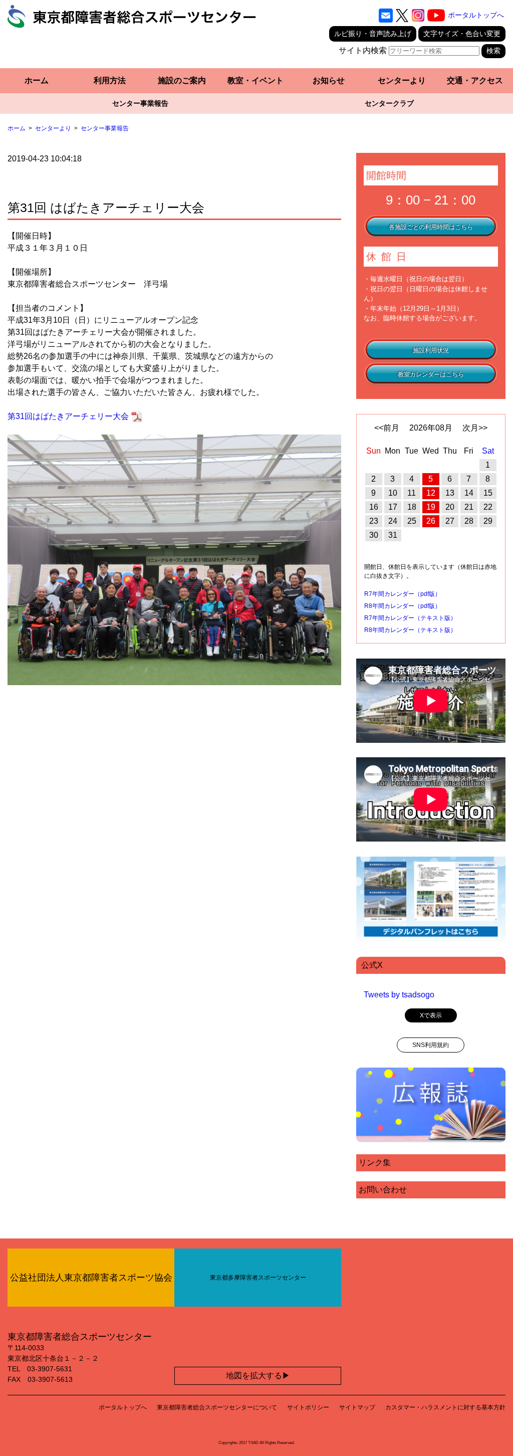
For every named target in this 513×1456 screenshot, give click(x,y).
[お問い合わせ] (386, 16)
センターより (402, 80)
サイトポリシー (308, 1407)
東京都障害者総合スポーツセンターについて (217, 1407)
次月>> (474, 428)
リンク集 (375, 1162)
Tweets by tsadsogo (399, 994)
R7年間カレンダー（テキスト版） (410, 617)
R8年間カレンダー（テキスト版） (410, 630)
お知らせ (329, 80)
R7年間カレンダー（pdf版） (402, 593)
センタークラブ (389, 103)
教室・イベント (255, 80)
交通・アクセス (475, 80)
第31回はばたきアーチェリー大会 (68, 416)
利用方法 (110, 80)
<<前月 (386, 428)
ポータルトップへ (476, 15)
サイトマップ (357, 1407)
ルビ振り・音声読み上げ (372, 34)
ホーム (37, 80)
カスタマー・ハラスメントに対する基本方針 (445, 1407)
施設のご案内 (182, 80)
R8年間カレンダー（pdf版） (402, 605)
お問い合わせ (383, 1189)
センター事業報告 (140, 103)
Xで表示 (431, 1015)
